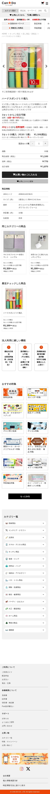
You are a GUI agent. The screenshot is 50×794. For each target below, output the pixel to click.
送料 (9, 20)
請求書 (4, 699)
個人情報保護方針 (10, 781)
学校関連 (38, 28)
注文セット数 (24, 144)
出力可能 (39, 20)
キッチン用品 (15, 34)
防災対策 (38, 24)
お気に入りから (18, 15)
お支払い (5, 679)
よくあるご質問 (8, 722)
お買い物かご (7, 745)
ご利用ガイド (7, 672)
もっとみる (25, 496)
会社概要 (6, 776)
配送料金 (5, 676)
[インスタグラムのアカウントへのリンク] (21, 769)
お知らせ (5, 718)
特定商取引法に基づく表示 (14, 785)
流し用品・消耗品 (30, 34)
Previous (4, 66)
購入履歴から (34, 15)
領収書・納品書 (8, 703)
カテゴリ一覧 (7, 738)
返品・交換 (6, 683)
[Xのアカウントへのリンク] (28, 769)
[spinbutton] (39, 143)
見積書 (4, 695)
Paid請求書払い (8, 706)
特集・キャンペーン (9, 742)
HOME (5, 34)
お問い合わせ (7, 726)
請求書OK (23, 20)
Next (46, 66)
